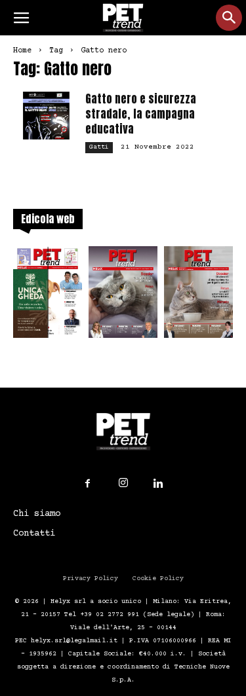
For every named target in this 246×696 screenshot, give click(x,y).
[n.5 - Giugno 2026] (198, 296)
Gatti (99, 147)
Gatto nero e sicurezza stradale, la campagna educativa (140, 113)
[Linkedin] (159, 484)
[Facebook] (88, 484)
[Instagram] (123, 483)
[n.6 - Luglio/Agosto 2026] (123, 296)
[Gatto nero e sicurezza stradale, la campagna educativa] (46, 115)
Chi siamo (36, 514)
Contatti (34, 533)
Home (22, 50)
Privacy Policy (90, 578)
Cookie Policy (158, 578)
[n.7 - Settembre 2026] (47, 296)
